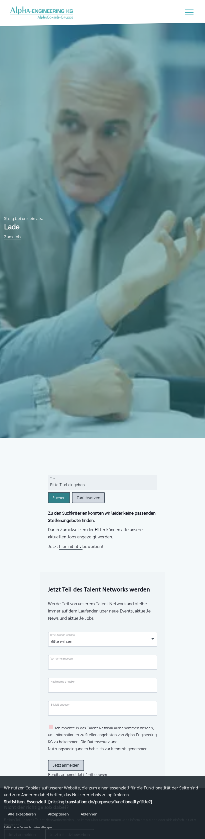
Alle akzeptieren (22, 813)
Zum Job (12, 236)
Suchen (59, 497)
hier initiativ (70, 546)
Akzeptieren (58, 813)
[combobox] (88, 484)
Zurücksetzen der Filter (83, 529)
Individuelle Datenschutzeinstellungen (28, 827)
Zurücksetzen (88, 497)
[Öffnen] (153, 639)
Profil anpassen (96, 774)
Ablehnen (89, 813)
